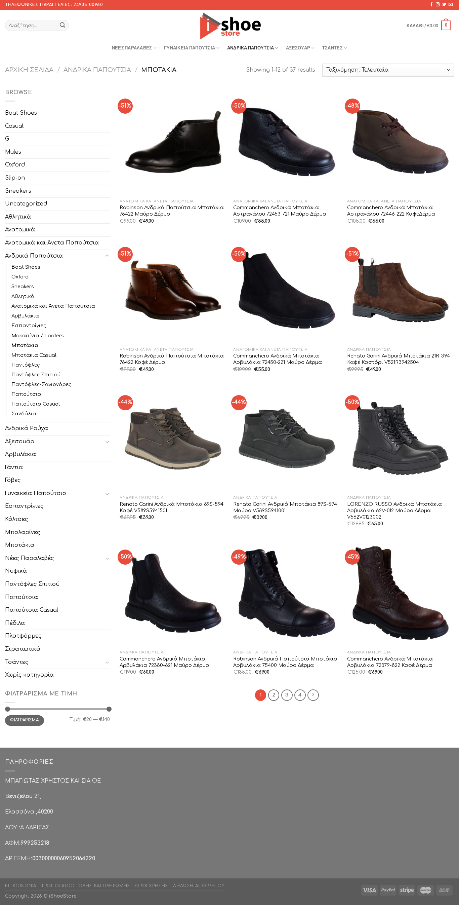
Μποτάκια (24, 345)
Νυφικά (16, 571)
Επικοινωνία (21, 885)
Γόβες (12, 480)
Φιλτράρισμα (24, 720)
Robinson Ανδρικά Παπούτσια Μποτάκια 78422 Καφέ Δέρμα (172, 359)
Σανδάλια (23, 413)
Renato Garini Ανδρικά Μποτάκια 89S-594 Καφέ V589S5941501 (171, 507)
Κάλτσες (16, 519)
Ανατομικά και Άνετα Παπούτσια (52, 243)
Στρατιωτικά (22, 649)
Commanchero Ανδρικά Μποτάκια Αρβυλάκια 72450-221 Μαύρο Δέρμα (277, 359)
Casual (14, 126)
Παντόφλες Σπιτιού (35, 374)
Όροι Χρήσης (151, 885)
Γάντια (14, 467)
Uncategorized (26, 204)
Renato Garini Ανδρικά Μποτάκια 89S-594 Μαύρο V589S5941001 (285, 507)
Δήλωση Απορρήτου (198, 885)
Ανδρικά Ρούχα (26, 428)
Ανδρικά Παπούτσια (250, 47)
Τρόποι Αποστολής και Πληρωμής (85, 885)
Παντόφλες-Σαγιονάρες (41, 384)
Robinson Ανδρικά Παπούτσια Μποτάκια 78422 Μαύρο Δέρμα (172, 211)
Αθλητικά (18, 217)
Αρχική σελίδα (29, 70)
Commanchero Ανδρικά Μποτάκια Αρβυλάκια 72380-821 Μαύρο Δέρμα (164, 662)
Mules (13, 152)
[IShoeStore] (229, 25)
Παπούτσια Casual (35, 404)
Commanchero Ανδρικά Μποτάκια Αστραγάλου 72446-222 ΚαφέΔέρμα (391, 211)
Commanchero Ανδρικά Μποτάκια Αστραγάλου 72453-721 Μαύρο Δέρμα (279, 211)
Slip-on (15, 178)
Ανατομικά (20, 230)
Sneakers (18, 191)
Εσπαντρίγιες (28, 325)
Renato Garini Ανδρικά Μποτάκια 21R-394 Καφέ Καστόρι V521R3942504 (398, 359)
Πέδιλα (15, 623)
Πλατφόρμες (23, 636)
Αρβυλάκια (25, 315)
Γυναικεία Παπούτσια (189, 47)
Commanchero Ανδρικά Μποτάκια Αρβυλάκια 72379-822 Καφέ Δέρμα (390, 662)
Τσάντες (332, 47)
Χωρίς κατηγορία (29, 675)
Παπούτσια (26, 394)
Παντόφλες (25, 365)
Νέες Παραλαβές (132, 47)
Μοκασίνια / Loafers (37, 335)
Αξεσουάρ (298, 47)
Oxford (15, 165)
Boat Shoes (21, 113)
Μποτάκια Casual (33, 355)
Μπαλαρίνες (22, 532)
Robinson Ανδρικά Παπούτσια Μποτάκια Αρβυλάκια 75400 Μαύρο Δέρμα (285, 662)
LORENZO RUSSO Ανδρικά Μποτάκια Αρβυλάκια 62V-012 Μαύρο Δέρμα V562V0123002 (394, 510)
